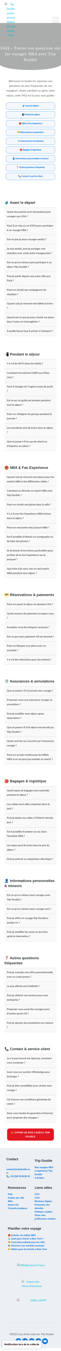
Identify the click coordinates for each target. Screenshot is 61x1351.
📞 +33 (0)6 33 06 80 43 (18, 1176)
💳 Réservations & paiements (30, 132)
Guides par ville (16, 1197)
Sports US (13, 1204)
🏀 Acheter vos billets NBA (22, 1235)
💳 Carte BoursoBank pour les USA (26, 1242)
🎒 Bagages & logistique (30, 150)
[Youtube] (45, 1341)
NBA (10, 1201)
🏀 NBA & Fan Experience (30, 124)
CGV (37, 1194)
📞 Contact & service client (30, 176)
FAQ (10, 1194)
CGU (37, 1197)
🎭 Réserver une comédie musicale (26, 1245)
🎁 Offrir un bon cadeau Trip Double (30, 1134)
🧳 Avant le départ (30, 106)
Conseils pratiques (17, 1208)
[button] (55, 20)
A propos (39, 1177)
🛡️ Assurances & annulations (30, 141)
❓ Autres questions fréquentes (30, 167)
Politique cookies (43, 1211)
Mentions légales (43, 1201)
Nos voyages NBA (44, 1167)
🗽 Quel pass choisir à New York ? (26, 1238)
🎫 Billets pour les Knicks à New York (27, 1249)
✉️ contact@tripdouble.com (18, 1169)
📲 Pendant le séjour (30, 115)
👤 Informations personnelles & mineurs (30, 159)
